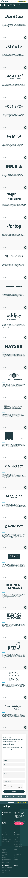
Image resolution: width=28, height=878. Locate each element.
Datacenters (16, 837)
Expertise (4, 849)
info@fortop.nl (21, 796)
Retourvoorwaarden (6, 870)
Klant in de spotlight (6, 860)
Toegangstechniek (18, 846)
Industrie (16, 842)
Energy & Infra (17, 841)
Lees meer (4, 37)
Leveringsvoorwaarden (6, 868)
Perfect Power (5, 834)
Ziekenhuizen (16, 836)
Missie (15, 850)
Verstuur (14, 791)
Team (15, 852)
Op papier (16, 859)
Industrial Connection (6, 839)
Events (15, 855)
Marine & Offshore (17, 844)
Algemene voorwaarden (7, 867)
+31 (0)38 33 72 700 (11, 796)
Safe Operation (5, 836)
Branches (16, 832)
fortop (15, 849)
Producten (4, 857)
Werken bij (16, 865)
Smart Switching (5, 841)
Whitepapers (4, 852)
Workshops (4, 854)
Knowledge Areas (5, 832)
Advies (3, 850)
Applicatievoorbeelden (6, 859)
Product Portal (22, 1)
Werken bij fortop (17, 854)
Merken (3, 855)
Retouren (4, 872)
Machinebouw (17, 834)
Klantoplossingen (5, 862)
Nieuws (15, 857)
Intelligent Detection (6, 837)
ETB (15, 839)
